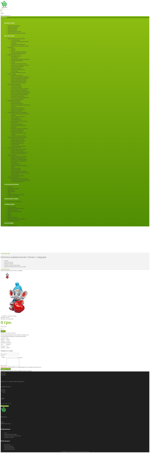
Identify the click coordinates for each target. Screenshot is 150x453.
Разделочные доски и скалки (18, 63)
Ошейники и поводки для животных (20, 180)
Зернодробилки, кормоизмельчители (16, 118)
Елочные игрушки (15, 102)
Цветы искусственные (16, 110)
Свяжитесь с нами (8, 437)
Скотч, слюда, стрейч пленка (18, 153)
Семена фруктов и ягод (17, 143)
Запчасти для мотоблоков (18, 116)
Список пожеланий (9, 447)
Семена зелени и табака (17, 138)
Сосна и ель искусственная (18, 109)
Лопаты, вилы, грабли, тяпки (18, 125)
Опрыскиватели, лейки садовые (19, 94)
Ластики (13, 49)
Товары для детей (15, 169)
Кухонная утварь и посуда (14, 54)
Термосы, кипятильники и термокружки (18, 70)
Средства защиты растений (18, 146)
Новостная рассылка (9, 449)
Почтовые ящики (15, 164)
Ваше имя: (3, 354)
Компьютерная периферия (15, 201)
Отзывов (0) (24, 335)
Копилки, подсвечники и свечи (19, 159)
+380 (2, 398)
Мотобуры (13, 127)
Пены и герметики (12, 217)
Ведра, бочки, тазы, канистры (18, 149)
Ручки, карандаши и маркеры (18, 51)
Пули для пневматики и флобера (19, 78)
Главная (6, 260)
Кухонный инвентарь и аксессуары (20, 59)
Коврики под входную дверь (18, 158)
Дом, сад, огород (8, 262)
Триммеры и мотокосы (17, 131)
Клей (9, 213)
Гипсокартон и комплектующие (16, 208)
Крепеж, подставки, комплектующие (20, 91)
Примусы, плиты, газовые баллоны (20, 77)
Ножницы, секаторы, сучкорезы (19, 128)
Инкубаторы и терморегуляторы (19, 178)
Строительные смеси (13, 220)
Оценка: (3, 355)
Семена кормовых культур (18, 140)
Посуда (13, 62)
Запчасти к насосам (16, 87)
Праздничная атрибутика (14, 100)
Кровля (9, 216)
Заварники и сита (15, 56)
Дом (24, 370)
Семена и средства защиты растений (17, 137)
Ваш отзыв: (3, 365)
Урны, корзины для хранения (18, 171)
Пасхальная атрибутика (17, 108)
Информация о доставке (10, 434)
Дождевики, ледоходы (17, 75)
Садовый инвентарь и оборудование (17, 112)
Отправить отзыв (5, 369)
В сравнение (13, 333)
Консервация (14, 57)
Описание (4, 335)
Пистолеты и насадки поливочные (20, 97)
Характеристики (14, 335)
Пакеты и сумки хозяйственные (19, 152)
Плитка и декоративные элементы (16, 218)
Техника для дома (12, 28)
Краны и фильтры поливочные (19, 90)
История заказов (8, 446)
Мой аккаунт (7, 444)
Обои (9, 193)
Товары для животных (13, 177)
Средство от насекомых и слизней (20, 46)
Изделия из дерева (12, 210)
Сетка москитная (15, 40)
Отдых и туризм (12, 74)
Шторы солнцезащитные (17, 175)
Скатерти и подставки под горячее (20, 65)
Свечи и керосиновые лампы (18, 80)
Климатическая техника (14, 25)
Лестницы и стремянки (17, 124)
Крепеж (10, 214)
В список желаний (5, 333)
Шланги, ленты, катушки (17, 99)
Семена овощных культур (17, 141)
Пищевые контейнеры (17, 60)
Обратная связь (5, 406)
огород (30, 370)
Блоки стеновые (12, 207)
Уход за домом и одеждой (14, 31)
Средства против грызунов (18, 44)
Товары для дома (12, 155)
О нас (5, 432)
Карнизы (10, 187)
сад (26, 370)
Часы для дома (15, 174)
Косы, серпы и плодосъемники (19, 121)
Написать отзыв (12, 316)
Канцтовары (11, 47)
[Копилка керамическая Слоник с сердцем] (18, 314)
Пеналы (13, 50)
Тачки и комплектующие (17, 130)
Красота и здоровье (13, 27)
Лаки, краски (11, 190)
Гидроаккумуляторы (16, 85)
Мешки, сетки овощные (17, 150)
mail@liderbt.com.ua (6, 386)
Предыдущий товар (5, 253)
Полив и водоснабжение (14, 84)
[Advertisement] (75, 239)
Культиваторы (14, 122)
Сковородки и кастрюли (17, 66)
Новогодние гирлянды (17, 103)
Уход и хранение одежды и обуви (20, 172)
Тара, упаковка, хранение (14, 147)
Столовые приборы (16, 68)
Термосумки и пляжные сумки (19, 81)
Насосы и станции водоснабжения (20, 93)
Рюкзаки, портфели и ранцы (18, 53)
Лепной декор (11, 191)
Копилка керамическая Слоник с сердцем (15, 266)
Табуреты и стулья (16, 168)
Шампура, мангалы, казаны (18, 82)
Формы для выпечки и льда (18, 72)
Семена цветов (15, 144)
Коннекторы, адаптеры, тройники (20, 88)
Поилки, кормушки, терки (17, 181)
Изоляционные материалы (15, 211)
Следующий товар (5, 269)
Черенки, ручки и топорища (18, 136)
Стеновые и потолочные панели (16, 194)
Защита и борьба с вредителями (16, 38)
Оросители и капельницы (17, 96)
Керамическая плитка (13, 188)
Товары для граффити (13, 196)
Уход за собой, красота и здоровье (17, 33)
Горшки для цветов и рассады (18, 156)
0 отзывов (4, 316)
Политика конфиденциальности (12, 435)
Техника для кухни (12, 30)
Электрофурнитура (13, 225)
